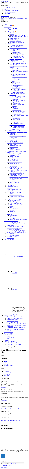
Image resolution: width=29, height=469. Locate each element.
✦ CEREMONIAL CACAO (13, 130)
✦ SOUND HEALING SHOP (11, 221)
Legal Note (6, 375)
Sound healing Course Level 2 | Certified (16, 325)
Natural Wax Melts (14, 147)
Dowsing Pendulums (14, 156)
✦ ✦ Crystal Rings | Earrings (16, 45)
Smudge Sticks (13, 134)
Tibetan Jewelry (13, 202)
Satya (13, 120)
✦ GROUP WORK (8, 326)
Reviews (6, 364)
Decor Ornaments (14, 208)
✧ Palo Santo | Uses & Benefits (11, 10)
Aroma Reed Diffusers (15, 149)
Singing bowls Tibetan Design (17, 173)
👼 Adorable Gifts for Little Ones (17, 35)
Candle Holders (13, 166)
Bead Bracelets (16, 52)
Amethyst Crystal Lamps (15, 41)
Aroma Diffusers (13, 144)
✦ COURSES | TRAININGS (11, 322)
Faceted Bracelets (16, 53)
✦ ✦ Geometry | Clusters (15, 79)
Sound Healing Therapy (12, 319)
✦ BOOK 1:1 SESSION (9, 315)
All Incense (15, 99)
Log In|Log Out (10, 337)
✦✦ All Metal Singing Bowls (13, 222)
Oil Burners (12, 148)
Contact (5, 361)
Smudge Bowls (13, 140)
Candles (11, 164)
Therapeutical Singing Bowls (16, 174)
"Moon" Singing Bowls (15, 175)
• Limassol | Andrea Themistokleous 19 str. (11, 408)
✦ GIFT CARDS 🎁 (9, 25)
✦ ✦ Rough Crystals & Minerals (17, 93)
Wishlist (8, 338)
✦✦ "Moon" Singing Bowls (13, 229)
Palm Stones (15, 83)
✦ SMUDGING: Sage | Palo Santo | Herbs (17, 132)
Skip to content (4, 1)
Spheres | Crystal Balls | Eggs (19, 89)
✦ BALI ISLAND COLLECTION (15, 204)
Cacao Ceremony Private (12, 321)
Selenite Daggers (13, 159)
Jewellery (12, 206)
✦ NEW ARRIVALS (12, 28)
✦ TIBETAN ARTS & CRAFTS (14, 199)
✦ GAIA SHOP (7, 27)
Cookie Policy (7, 374)
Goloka (14, 107)
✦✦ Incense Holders (14, 129)
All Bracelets (15, 50)
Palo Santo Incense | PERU (18, 112)
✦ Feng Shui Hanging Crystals (14, 189)
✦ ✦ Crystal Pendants (15, 46)
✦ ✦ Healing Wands (14, 90)
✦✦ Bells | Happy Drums (13, 235)
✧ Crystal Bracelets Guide (10, 12)
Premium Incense (16, 114)
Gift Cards (12, 32)
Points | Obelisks (16, 88)
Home (2, 347)
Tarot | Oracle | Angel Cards (16, 153)
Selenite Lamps (13, 39)
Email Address (4, 384)
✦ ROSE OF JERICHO (12, 141)
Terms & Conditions (8, 372)
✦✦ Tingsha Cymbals (12, 236)
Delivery (6, 9)
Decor (11, 207)
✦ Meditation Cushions (12, 186)
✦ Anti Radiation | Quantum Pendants (18, 48)
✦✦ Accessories (10, 233)
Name (2, 381)
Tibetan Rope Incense (17, 123)
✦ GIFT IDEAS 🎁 (11, 31)
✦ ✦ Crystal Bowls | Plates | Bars (17, 61)
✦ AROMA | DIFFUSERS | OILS (15, 143)
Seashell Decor (13, 211)
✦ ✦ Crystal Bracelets (15, 49)
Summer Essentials (14, 212)
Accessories (12, 181)
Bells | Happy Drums (14, 182)
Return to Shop (12, 463)
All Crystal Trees (16, 70)
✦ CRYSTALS (10, 43)
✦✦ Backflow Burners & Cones (17, 125)
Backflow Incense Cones (18, 127)
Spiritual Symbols (14, 197)
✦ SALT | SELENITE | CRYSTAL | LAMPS (17, 37)
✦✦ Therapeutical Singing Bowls (14, 228)
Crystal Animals (16, 82)
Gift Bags (12, 216)
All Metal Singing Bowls (15, 169)
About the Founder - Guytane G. (14, 317)
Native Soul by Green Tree (18, 111)
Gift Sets (12, 34)
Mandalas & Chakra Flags (16, 195)
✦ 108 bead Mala (14, 60)
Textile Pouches (13, 215)
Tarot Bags (12, 155)
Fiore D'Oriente (16, 103)
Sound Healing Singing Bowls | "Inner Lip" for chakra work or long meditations (19, 178)
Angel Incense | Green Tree (18, 100)
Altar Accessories (14, 160)
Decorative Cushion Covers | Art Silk (18, 219)
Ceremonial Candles (14, 163)
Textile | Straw (10, 214)
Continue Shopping (7, 465)
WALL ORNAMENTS (15, 203)
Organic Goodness (16, 110)
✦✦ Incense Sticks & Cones (16, 97)
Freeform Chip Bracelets (18, 54)
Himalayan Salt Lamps (15, 38)
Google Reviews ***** (9, 7)
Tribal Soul (15, 122)
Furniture (12, 210)
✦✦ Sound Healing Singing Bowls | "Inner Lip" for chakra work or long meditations (17, 231)
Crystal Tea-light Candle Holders (17, 42)
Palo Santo (12, 133)
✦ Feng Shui (10, 191)
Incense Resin (13, 138)
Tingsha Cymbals (14, 183)
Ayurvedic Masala (16, 102)
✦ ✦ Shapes (12, 81)
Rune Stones (12, 158)
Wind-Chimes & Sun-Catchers (17, 196)
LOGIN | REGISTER (9, 333)
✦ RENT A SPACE (8, 332)
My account (9, 334)
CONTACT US (7, 340)
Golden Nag (15, 108)
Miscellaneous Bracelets (18, 57)
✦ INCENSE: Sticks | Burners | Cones (16, 96)
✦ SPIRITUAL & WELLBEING (14, 192)
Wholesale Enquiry (8, 365)
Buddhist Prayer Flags (15, 200)
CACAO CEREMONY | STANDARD (16, 328)
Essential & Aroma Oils (15, 145)
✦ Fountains (9, 188)
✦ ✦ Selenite (13, 95)
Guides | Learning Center (9, 341)
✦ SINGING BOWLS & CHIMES (15, 167)
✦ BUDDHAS (10, 185)
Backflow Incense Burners (18, 126)
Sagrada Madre (16, 119)
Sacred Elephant (16, 118)
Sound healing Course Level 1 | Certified (16, 323)
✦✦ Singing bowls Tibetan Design (15, 226)
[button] (4, 5)
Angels (11, 193)
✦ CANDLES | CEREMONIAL (14, 162)
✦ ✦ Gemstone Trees (15, 68)
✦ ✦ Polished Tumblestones (16, 92)
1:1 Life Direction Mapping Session (15, 318)
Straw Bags (12, 218)
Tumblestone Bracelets (17, 56)
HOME (5, 24)
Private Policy (7, 371)
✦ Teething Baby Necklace (16, 59)
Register (8, 336)
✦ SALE (9, 30)
